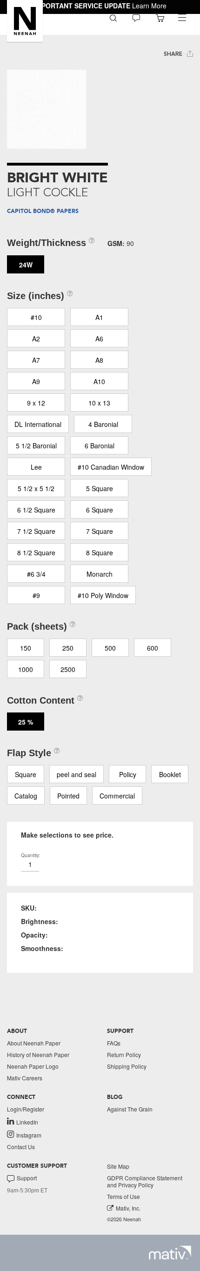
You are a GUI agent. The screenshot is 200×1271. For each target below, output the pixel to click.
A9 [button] (36, 381)
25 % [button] (25, 721)
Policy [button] (127, 774)
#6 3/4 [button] (36, 574)
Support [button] (27, 1178)
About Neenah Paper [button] (33, 1042)
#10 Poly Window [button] (103, 595)
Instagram (28, 1134)
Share (174, 54)
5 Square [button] (99, 488)
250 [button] (67, 647)
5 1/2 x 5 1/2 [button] (36, 488)
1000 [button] (25, 669)
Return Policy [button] (124, 1054)
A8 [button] (99, 360)
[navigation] (182, 17)
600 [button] (152, 647)
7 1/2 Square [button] (36, 531)
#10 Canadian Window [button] (111, 467)
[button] (25, 21)
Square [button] (25, 774)
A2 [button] (36, 338)
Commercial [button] (117, 795)
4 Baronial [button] (103, 424)
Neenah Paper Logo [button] (33, 1066)
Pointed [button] (68, 795)
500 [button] (110, 647)
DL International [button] (37, 424)
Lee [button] (36, 467)
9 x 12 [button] (36, 402)
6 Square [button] (99, 509)
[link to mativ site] (170, 1252)
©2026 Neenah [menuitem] (124, 1219)
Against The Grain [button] (130, 1108)
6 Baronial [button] (99, 445)
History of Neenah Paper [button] (38, 1054)
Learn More (149, 5)
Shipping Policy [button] (127, 1066)
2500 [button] (67, 669)
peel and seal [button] (76, 774)
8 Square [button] (99, 552)
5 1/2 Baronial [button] (36, 445)
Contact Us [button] (21, 1146)
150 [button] (25, 647)
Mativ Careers (24, 1077)
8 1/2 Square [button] (36, 552)
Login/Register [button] (25, 1108)
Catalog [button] (25, 795)
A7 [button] (36, 360)
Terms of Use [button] (123, 1196)
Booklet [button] (170, 774)
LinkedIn (27, 1121)
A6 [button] (99, 338)
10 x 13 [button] (99, 402)
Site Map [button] (118, 1166)
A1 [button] (99, 317)
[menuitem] (113, 17)
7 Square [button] (99, 531)
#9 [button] (36, 595)
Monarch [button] (100, 574)
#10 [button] (36, 317)
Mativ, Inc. (128, 1207)
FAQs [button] (113, 1042)
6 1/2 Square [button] (36, 509)
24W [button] (26, 264)
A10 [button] (99, 381)
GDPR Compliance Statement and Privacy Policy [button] (144, 1181)
